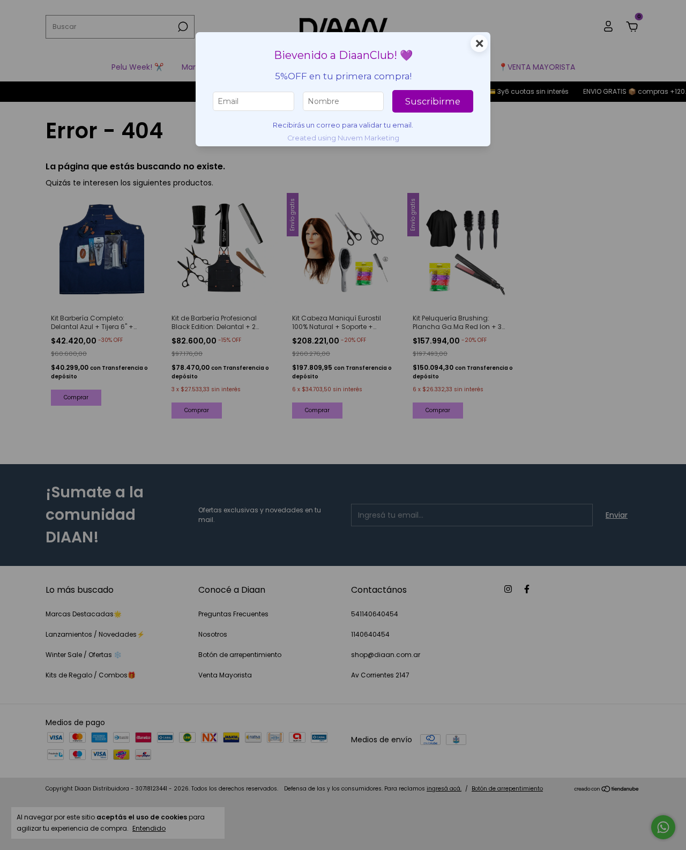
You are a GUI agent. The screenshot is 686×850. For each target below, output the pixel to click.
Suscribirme (432, 101)
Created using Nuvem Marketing (343, 138)
